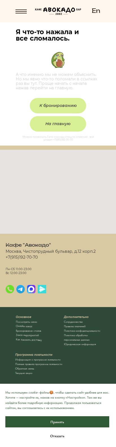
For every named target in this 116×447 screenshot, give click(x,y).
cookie (32, 392)
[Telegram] (20, 289)
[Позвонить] (10, 289)
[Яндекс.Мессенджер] (42, 289)
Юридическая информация (80, 344)
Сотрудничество (73, 321)
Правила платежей (75, 326)
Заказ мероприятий (27, 335)
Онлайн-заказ (24, 326)
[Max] (31, 289)
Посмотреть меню (26, 321)
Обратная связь (24, 368)
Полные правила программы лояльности (38, 364)
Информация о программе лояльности (38, 359)
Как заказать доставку (29, 339)
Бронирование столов (28, 330)
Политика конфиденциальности (82, 330)
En (96, 11)
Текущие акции (23, 373)
